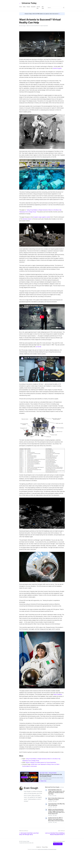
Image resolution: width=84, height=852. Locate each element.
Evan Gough (23, 25)
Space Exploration (44, 25)
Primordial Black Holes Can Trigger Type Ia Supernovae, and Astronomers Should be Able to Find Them (56, 792)
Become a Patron (57, 843)
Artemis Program (57, 68)
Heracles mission (27, 219)
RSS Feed (43, 7)
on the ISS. (38, 346)
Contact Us (38, 847)
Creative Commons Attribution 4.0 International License (47, 849)
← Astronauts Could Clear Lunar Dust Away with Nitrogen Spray (29, 833)
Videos (24, 6)
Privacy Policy (45, 847)
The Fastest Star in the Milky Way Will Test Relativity (56, 804)
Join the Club (38, 7)
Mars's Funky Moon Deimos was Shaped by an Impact (56, 799)
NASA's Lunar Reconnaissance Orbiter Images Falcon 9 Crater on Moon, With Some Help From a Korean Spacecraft (56, 811)
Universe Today (29, 3)
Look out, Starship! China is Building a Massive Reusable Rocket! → (55, 833)
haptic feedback (58, 694)
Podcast (28, 6)
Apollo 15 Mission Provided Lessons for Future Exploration (41, 762)
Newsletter (33, 6)
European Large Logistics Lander (41, 217)
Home (20, 6)
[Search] (64, 8)
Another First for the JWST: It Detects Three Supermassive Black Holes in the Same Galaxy (56, 819)
